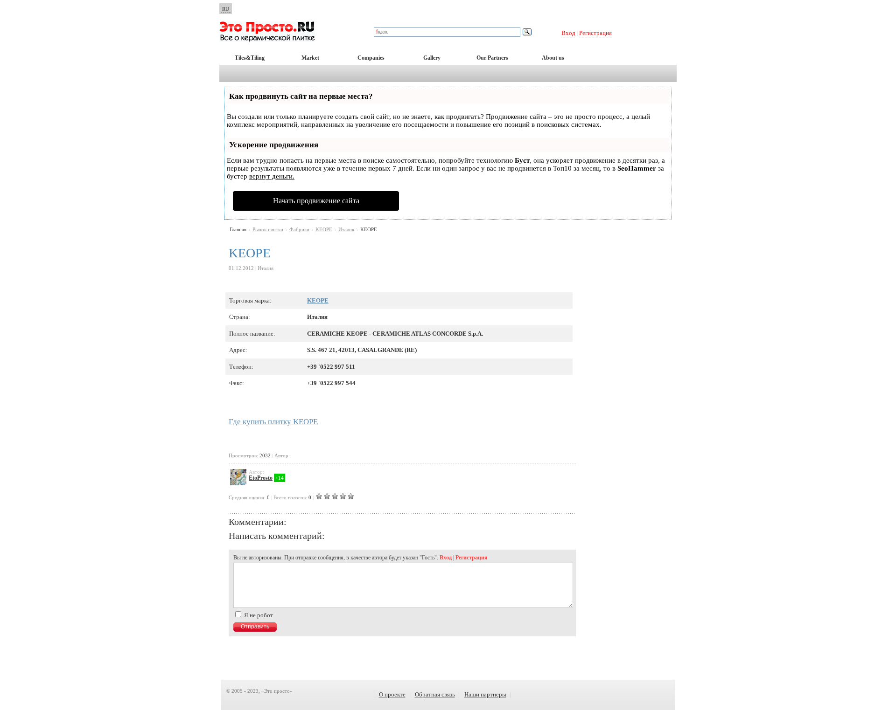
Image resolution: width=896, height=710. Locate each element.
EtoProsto (261, 478)
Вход (568, 32)
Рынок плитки (267, 229)
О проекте (392, 694)
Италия (346, 229)
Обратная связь (435, 694)
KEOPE (323, 229)
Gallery (432, 58)
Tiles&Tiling (250, 58)
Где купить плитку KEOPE (273, 421)
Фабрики (299, 229)
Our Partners (492, 58)
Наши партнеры (485, 694)
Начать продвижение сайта (316, 201)
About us (553, 58)
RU (225, 9)
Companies (371, 58)
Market (310, 58)
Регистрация (595, 32)
